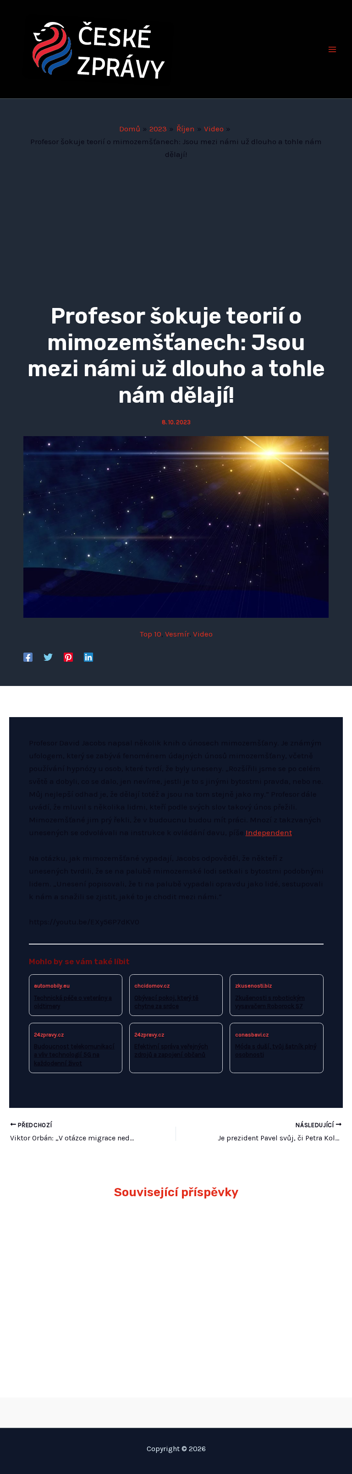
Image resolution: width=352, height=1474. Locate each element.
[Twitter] (48, 657)
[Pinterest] (68, 657)
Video (203, 633)
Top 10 (150, 633)
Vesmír (177, 633)
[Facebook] (28, 657)
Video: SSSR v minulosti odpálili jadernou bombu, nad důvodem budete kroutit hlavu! (250, 1306)
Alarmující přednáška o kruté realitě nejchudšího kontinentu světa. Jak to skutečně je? (97, 1239)
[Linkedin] (88, 657)
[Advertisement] (176, 229)
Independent (269, 832)
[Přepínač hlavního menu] (332, 49)
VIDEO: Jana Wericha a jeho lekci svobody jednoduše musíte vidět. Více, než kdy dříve (252, 1239)
